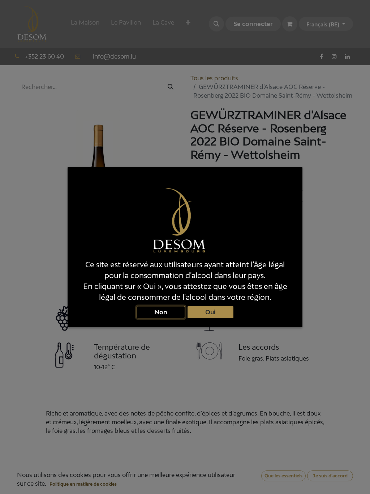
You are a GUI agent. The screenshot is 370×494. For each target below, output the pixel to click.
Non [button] (160, 312)
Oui (210, 312)
